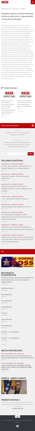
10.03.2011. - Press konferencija (10, 338)
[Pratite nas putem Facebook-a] (33, 126)
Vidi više (3, 344)
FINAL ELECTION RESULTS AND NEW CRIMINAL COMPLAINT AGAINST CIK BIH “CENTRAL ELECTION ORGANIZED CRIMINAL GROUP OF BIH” (16, 367)
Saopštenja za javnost (19, 8)
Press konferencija (6, 294)
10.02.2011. (4, 313)
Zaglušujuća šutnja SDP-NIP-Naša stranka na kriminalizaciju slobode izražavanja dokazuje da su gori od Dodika (17, 189)
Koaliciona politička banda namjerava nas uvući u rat (16, 207)
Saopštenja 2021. (6, 8)
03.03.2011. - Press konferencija (10, 332)
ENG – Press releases (19, 353)
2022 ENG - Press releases (7, 353)
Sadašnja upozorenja (7, 288)
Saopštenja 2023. (5, 164)
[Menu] (33, 2)
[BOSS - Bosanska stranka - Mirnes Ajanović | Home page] (6, 2)
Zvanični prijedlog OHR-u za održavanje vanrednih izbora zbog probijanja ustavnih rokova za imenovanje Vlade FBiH (25, 104)
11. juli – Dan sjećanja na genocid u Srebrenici (14, 199)
